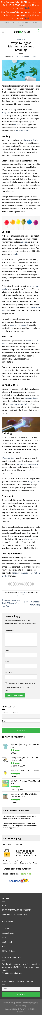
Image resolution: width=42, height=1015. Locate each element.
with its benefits (22, 130)
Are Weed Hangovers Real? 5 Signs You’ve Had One (11, 603)
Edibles (24, 242)
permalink (21, 595)
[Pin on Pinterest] (27, 584)
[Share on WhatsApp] (10, 584)
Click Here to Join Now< (12, 973)
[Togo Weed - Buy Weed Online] (21, 31)
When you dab (8, 458)
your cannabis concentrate (27, 464)
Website (8, 672)
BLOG (21, 26)
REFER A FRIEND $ (10, 22)
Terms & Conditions (22, 1003)
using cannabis (34, 481)
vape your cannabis (18, 325)
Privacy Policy (8, 1003)
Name (7, 651)
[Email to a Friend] (23, 584)
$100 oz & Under (9, 951)
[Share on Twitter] (19, 584)
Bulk (3, 946)
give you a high (29, 140)
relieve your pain (31, 539)
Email (7, 661)
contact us (26, 874)
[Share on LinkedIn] (32, 584)
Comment (9, 631)
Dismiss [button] (27, 8)
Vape (4, 937)
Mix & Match (7, 942)
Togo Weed (32, 56)
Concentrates (8, 933)
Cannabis (21, 40)
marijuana (6, 112)
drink (15, 254)
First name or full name (10, 713)
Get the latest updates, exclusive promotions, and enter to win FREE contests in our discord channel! (21, 967)
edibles (17, 124)
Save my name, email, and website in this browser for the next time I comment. (21, 686)
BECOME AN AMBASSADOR (28, 22)
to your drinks (31, 398)
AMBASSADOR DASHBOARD (14, 914)
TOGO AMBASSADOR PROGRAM (16, 910)
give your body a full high (20, 404)
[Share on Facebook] (15, 584)
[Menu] (3, 32)
